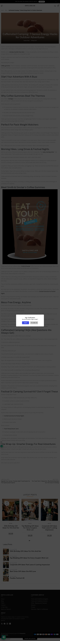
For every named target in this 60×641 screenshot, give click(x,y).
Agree (25, 322)
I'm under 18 (34, 322)
